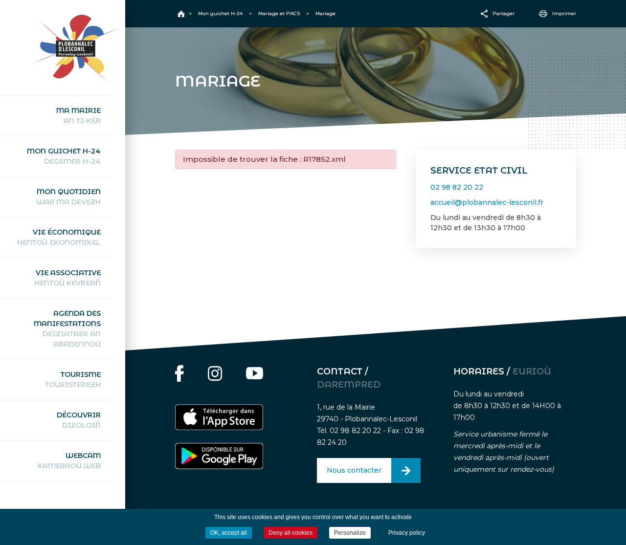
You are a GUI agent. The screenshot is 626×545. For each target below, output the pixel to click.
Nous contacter (354, 470)
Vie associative (67, 277)
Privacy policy (406, 532)
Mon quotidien (68, 196)
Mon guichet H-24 (64, 156)
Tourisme (73, 379)
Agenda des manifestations (67, 329)
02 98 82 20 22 (456, 187)
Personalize (350, 532)
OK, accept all (228, 532)
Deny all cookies (290, 532)
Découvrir (79, 420)
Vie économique (59, 237)
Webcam (69, 460)
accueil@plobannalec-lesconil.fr (486, 202)
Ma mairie (78, 115)
